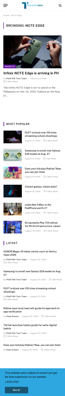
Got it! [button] (16, 390)
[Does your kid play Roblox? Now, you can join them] (13, 173)
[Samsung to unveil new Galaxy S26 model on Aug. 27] (13, 155)
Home (6, 15)
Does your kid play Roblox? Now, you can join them (32, 345)
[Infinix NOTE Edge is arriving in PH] (32, 51)
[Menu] (5, 5)
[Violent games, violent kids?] (13, 191)
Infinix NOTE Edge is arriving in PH (31, 73)
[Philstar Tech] (32, 5)
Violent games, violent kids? (41, 186)
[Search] (60, 5)
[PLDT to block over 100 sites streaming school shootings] (13, 137)
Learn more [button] (12, 381)
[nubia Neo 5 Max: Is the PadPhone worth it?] (13, 209)
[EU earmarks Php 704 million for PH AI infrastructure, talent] (13, 227)
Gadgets (9, 66)
